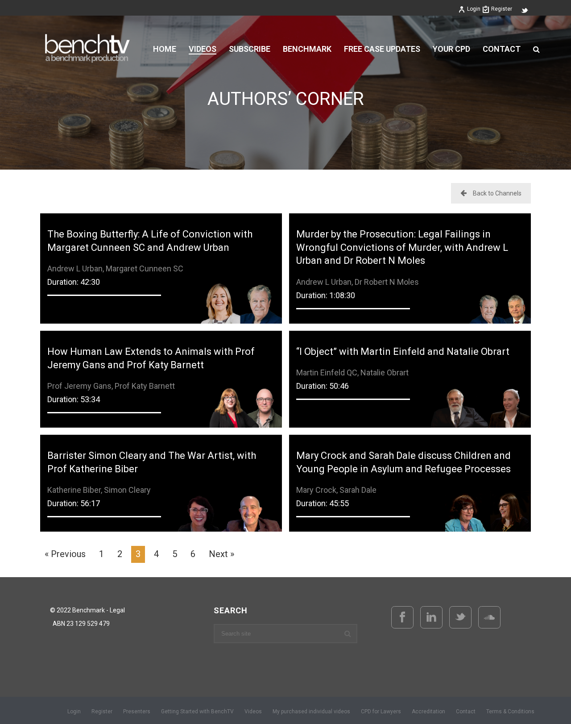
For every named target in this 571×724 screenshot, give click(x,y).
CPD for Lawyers (381, 711)
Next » (221, 554)
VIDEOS (202, 49)
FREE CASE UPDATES (382, 49)
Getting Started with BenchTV (197, 711)
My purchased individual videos (311, 711)
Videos (253, 711)
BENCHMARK (307, 49)
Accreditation (428, 711)
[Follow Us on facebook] (402, 617)
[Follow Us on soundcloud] (489, 617)
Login (473, 9)
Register (501, 9)
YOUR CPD (451, 49)
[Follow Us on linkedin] (431, 617)
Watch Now (161, 256)
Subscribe (249, 49)
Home (164, 49)
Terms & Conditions (510, 711)
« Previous (65, 554)
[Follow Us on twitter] (460, 617)
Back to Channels (497, 193)
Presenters (136, 711)
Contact (502, 49)
